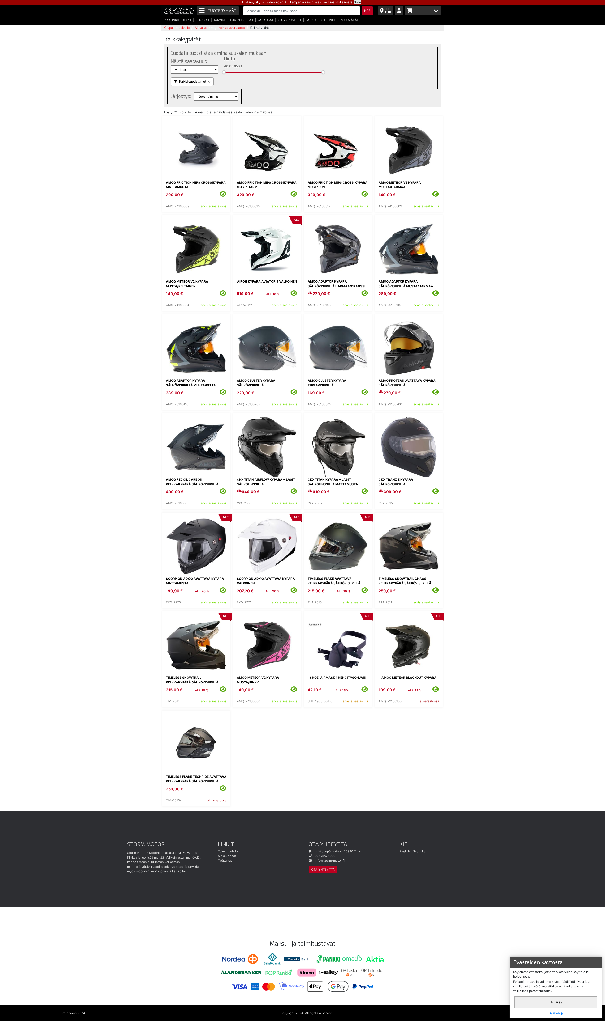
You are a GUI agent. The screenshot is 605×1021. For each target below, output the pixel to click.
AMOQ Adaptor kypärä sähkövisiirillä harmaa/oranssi (336, 284)
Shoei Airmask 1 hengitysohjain (338, 677)
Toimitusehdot (228, 851)
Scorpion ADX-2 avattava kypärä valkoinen (266, 581)
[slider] (224, 72)
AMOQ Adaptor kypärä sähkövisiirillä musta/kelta (191, 383)
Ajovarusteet (289, 20)
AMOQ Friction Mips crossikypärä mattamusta (196, 185)
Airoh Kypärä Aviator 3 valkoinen (267, 281)
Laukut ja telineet (321, 20)
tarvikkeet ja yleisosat (233, 20)
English (404, 851)
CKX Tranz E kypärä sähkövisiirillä (396, 482)
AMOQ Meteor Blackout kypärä (408, 677)
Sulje (357, 2)
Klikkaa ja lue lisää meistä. (146, 857)
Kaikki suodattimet (192, 81)
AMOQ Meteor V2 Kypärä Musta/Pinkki (258, 680)
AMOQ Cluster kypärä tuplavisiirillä (327, 383)
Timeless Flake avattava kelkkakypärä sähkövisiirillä (334, 581)
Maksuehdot (227, 856)
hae (367, 11)
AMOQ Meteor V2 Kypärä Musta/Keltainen (187, 284)
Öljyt (186, 20)
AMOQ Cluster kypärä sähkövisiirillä (256, 383)
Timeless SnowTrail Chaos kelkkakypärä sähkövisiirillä (405, 581)
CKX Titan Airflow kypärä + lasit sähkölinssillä (266, 482)
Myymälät (350, 20)
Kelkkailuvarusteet (231, 28)
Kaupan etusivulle (177, 28)
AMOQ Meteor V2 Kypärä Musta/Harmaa (400, 185)
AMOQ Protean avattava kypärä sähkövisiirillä (407, 383)
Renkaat (202, 20)
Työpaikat (225, 860)
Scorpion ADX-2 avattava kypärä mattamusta (195, 581)
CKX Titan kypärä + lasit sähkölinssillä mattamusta (333, 482)
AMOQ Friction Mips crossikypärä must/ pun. (337, 185)
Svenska (419, 851)
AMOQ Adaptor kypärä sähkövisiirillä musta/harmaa (406, 284)
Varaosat (265, 20)
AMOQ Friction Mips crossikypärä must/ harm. (267, 185)
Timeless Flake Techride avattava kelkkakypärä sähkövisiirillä (196, 779)
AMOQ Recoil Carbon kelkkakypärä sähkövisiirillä (192, 482)
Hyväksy (556, 1002)
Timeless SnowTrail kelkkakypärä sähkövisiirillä (192, 680)
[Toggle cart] (423, 10)
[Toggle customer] (399, 10)
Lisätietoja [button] (556, 1013)
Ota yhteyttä (323, 869)
